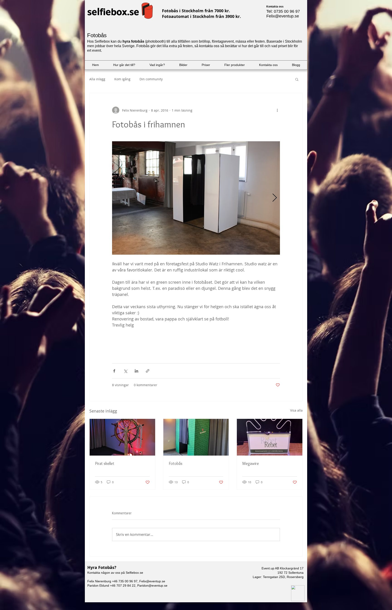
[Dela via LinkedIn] (136, 371)
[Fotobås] (196, 437)
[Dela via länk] (147, 371)
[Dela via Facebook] (114, 371)
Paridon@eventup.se (152, 585)
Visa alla (296, 410)
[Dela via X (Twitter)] (125, 371)
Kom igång (122, 79)
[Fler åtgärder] (277, 110)
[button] (297, 79)
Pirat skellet (104, 463)
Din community (151, 79)
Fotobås (175, 463)
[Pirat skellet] (122, 437)
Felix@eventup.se (282, 16)
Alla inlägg (97, 79)
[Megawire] (269, 437)
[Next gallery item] (274, 198)
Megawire (250, 463)
